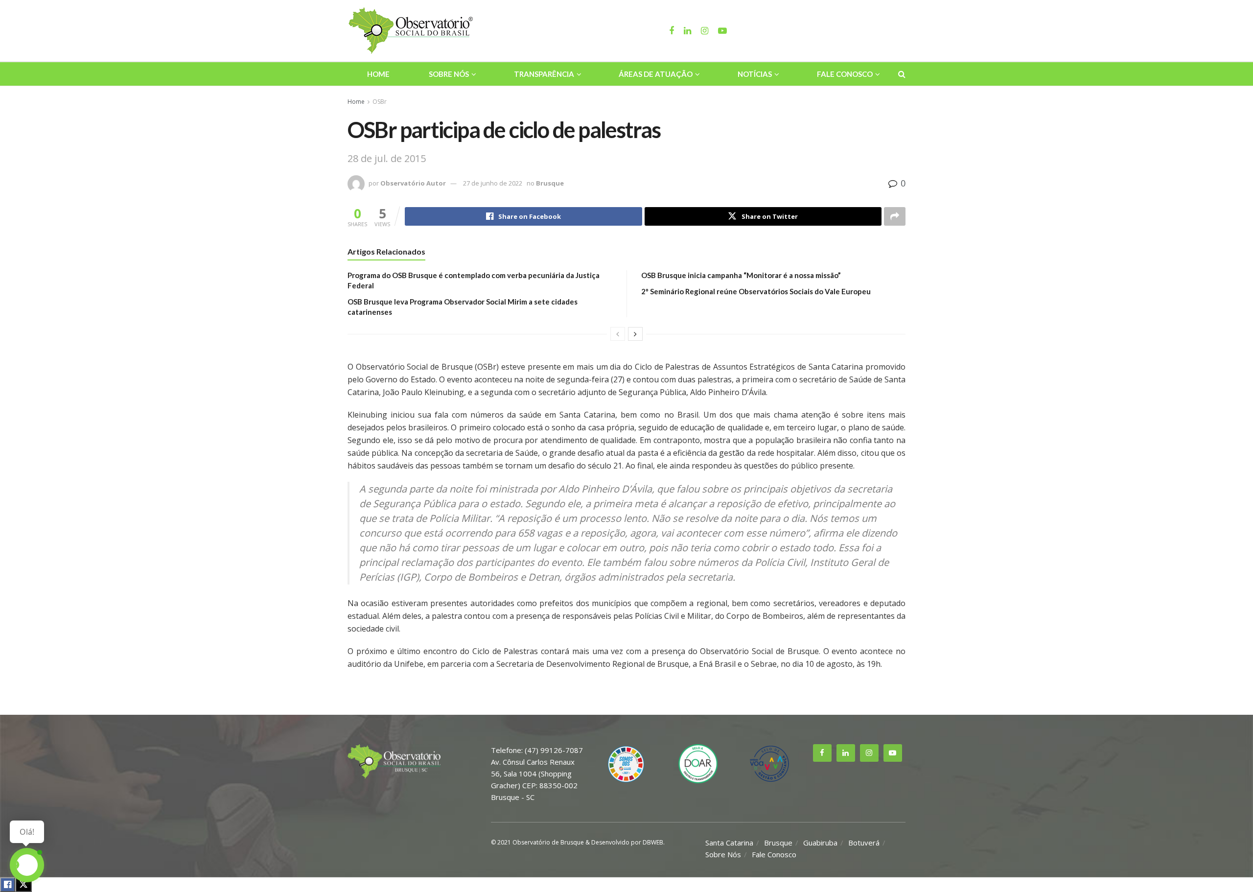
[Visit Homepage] (412, 30)
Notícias (755, 74)
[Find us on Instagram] (869, 753)
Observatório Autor (413, 183)
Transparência (544, 74)
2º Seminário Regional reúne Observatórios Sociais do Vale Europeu (756, 291)
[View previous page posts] (617, 334)
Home (378, 74)
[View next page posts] (635, 334)
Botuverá (864, 842)
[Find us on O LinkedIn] (845, 753)
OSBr (379, 101)
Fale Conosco (845, 74)
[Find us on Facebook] (822, 753)
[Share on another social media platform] (894, 216)
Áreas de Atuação (656, 74)
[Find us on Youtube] (892, 753)
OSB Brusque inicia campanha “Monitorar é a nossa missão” (741, 275)
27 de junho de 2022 (492, 183)
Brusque (550, 183)
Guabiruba (820, 842)
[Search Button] (901, 74)
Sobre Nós (449, 74)
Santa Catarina (729, 842)
